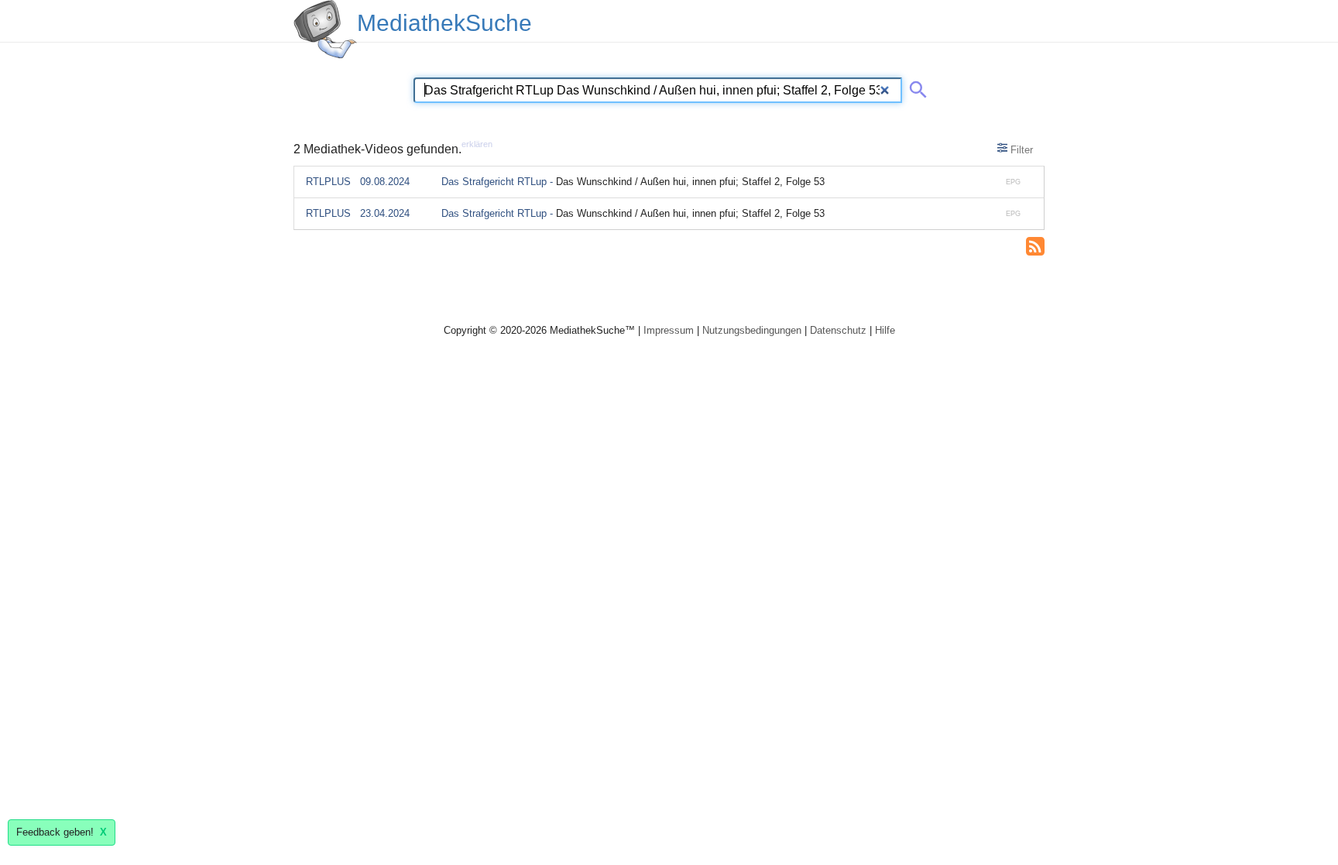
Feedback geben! (61, 832)
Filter (1020, 150)
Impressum (668, 330)
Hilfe (885, 330)
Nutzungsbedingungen (751, 330)
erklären (476, 144)
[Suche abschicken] (915, 86)
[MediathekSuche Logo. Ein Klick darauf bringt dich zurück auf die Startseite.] (325, 29)
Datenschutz (838, 330)
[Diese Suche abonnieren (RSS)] (1035, 245)
